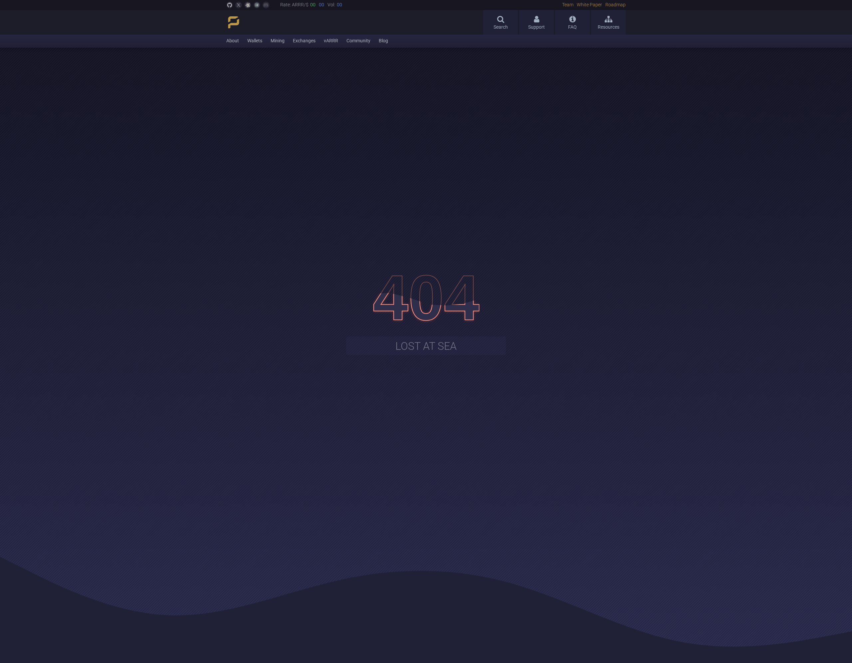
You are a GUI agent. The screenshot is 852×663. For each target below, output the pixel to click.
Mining (278, 41)
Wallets (254, 41)
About (232, 41)
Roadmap (615, 5)
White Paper (589, 5)
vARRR (331, 41)
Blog (383, 41)
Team (567, 5)
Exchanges (304, 41)
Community (358, 41)
